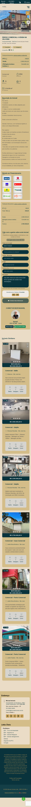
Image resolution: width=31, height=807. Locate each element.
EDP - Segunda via (9, 732)
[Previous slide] (3, 22)
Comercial (4, 41)
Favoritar (7, 47)
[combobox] (15, 246)
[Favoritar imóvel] (28, 344)
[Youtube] (11, 716)
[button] (20, 2)
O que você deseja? (7, 243)
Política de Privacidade (15, 778)
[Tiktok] (21, 716)
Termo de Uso (15, 780)
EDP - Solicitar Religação (10, 734)
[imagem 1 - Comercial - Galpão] (15, 409)
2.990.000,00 (25, 61)
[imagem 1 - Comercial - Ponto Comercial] (15, 579)
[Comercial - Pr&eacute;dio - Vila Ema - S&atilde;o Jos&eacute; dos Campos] (13, 7)
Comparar (18, 47)
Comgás (6, 742)
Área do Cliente (3, 2)
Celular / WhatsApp (7, 255)
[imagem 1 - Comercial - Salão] (15, 352)
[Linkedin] (18, 716)
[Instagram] (14, 716)
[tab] (28, 13)
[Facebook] (7, 716)
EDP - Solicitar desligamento (11, 736)
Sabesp (6, 738)
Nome (3, 249)
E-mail (4, 261)
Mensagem (5, 274)
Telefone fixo (8, 268)
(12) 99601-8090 (12, 2)
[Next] (27, 352)
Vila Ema (14, 41)
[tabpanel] (15, 22)
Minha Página (9, 326)
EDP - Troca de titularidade (11, 730)
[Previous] (5, 352)
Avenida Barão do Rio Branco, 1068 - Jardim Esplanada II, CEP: (15, 703)
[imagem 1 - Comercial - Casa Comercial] (15, 522)
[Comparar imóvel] (28, 346)
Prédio (9, 41)
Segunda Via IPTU (8, 740)
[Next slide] (28, 22)
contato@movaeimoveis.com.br (14, 710)
